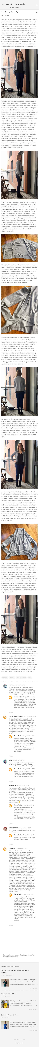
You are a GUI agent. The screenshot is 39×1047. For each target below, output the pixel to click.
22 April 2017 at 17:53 (28, 736)
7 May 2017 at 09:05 (28, 894)
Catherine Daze (13, 827)
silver (5, 41)
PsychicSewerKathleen (16, 716)
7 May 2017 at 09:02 (28, 805)
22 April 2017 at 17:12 (18, 760)
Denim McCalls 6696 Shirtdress (9, 1015)
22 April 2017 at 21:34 (23, 785)
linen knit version (19, 667)
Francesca (12, 848)
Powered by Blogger (19, 1039)
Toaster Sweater (6, 30)
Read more (33, 988)
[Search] (36, 5)
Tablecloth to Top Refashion (9, 994)
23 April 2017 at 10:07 (25, 827)
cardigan (4, 677)
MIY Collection (24, 112)
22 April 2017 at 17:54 (28, 697)
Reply (11, 712)
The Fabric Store (28, 22)
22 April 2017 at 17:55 (28, 769)
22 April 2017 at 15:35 (30, 716)
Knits (29, 677)
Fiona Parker (18, 697)
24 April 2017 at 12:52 (21, 848)
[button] (36, 12)
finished (12, 677)
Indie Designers (21, 677)
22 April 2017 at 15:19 (19, 685)
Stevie (11, 685)
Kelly (10, 760)
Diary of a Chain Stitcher (15, 4)
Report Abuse (20, 1043)
